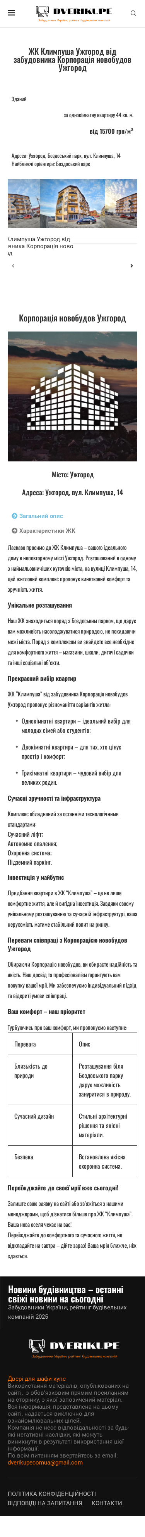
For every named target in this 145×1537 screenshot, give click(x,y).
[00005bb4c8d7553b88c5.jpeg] (72, 203)
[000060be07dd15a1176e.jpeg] (72, 396)
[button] (14, 203)
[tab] (37, 516)
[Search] (133, 13)
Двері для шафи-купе (37, 1378)
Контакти (107, 1503)
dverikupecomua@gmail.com (45, 1462)
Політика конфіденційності (52, 1493)
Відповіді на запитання (45, 1503)
